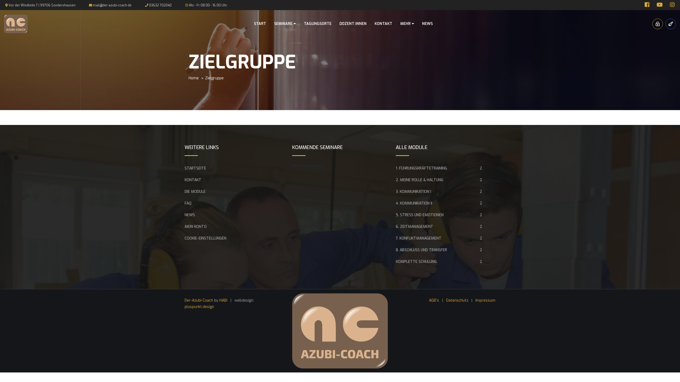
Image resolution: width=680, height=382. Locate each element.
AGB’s (434, 300)
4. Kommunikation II (414, 203)
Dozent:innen (353, 23)
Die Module (195, 191)
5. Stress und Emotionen (420, 215)
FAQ (188, 203)
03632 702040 (160, 5)
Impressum (485, 300)
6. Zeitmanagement (414, 226)
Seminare (284, 23)
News (427, 23)
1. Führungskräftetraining (421, 168)
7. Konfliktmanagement (418, 238)
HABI (223, 300)
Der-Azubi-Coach (199, 300)
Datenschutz (457, 300)
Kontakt (383, 23)
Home (194, 78)
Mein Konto (196, 226)
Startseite (195, 168)
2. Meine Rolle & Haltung (419, 180)
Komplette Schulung (416, 261)
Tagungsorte (318, 23)
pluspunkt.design (199, 306)
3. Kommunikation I (413, 191)
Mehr (406, 23)
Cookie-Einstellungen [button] (205, 238)
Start (260, 23)
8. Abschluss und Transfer (421, 250)
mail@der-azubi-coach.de (112, 5)
